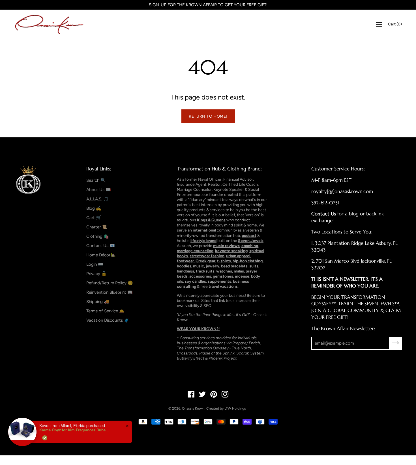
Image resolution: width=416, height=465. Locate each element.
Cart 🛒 (93, 217)
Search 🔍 (96, 180)
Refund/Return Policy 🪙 (109, 283)
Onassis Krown (193, 408)
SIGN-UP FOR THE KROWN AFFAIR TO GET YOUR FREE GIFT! (208, 4)
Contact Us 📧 (100, 245)
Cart (395, 24)
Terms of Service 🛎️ (105, 310)
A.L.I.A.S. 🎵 (97, 199)
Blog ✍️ (93, 208)
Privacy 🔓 (96, 273)
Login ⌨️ (94, 264)
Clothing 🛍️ (97, 236)
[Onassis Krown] (49, 24)
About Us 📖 (98, 189)
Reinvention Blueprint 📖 (109, 292)
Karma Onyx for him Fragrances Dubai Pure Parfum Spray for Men (74, 430)
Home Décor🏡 (101, 255)
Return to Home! (208, 116)
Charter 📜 (96, 227)
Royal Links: (98, 169)
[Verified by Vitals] (44, 437)
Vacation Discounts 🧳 (107, 320)
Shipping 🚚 (97, 301)
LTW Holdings (235, 408)
